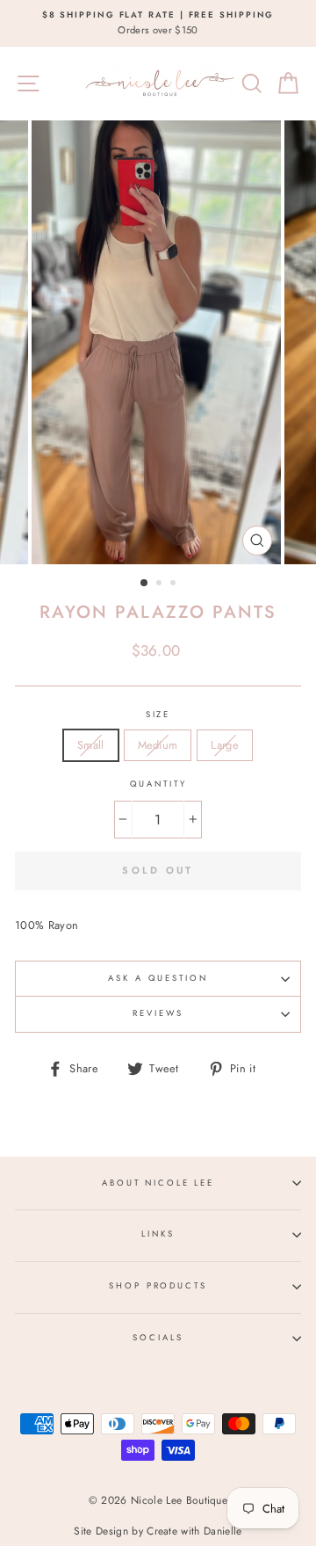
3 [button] (174, 584)
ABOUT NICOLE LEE (158, 1183)
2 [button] (160, 584)
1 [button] (144, 583)
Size (158, 714)
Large (225, 745)
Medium (158, 745)
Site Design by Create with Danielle (157, 1531)
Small (90, 745)
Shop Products (157, 1286)
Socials (158, 1338)
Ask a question (157, 978)
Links (157, 1234)
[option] (158, 23)
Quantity (158, 784)
